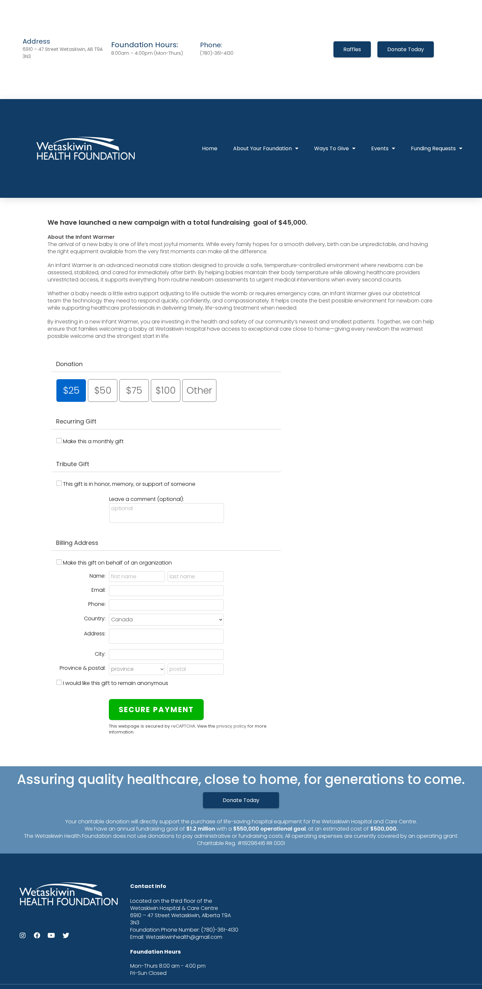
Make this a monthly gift (93, 441)
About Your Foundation (262, 148)
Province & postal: (83, 668)
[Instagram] (22, 935)
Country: (95, 618)
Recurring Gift (76, 421)
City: (100, 654)
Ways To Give (331, 148)
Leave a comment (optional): (146, 499)
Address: (95, 633)
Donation (69, 364)
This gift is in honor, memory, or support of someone (129, 484)
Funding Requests (433, 148)
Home (209, 148)
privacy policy (231, 726)
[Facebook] (37, 935)
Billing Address (77, 543)
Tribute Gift (72, 464)
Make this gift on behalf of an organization (117, 563)
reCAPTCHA (183, 726)
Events (380, 148)
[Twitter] (66, 935)
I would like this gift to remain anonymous (115, 683)
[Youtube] (51, 935)
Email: (98, 590)
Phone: (97, 604)
